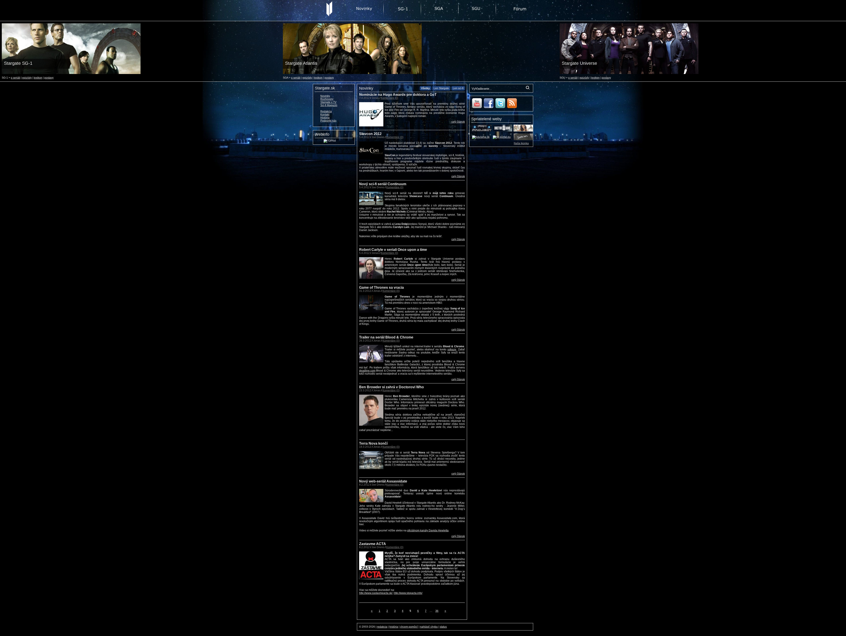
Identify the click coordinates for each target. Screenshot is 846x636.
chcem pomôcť (409, 626)
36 (436, 610)
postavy (49, 77)
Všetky (425, 88)
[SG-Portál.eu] (502, 137)
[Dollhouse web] (523, 130)
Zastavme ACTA (372, 544)
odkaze (451, 349)
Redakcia (326, 111)
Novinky (325, 96)
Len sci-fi (458, 88)
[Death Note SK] (523, 139)
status (443, 626)
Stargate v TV (328, 102)
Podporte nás (328, 120)
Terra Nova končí (373, 443)
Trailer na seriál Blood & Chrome (386, 337)
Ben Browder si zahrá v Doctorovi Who (391, 387)
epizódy (27, 77)
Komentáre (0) (389, 98)
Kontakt (324, 114)
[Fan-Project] (482, 130)
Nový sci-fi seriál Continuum (382, 184)
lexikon (38, 77)
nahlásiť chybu (429, 626)
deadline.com (367, 370)
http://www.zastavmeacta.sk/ (375, 593)
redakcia (382, 626)
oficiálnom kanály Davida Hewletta (428, 530)
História (325, 117)
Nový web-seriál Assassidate (383, 481)
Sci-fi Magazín (328, 105)
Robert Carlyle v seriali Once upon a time (393, 249)
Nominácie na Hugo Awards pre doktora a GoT (398, 94)
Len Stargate (441, 88)
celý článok (458, 121)
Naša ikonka (521, 143)
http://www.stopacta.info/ (408, 593)
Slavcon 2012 (370, 134)
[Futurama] (481, 137)
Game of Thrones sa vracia (381, 287)
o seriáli (15, 77)
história (393, 626)
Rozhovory (326, 99)
